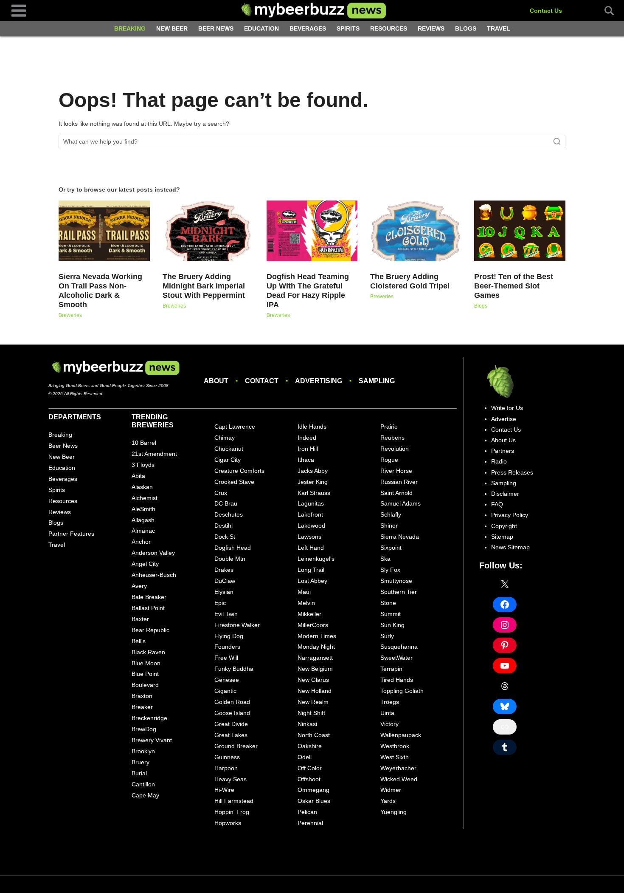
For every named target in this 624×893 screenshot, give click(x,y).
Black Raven (148, 652)
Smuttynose (396, 580)
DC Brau (225, 503)
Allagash (143, 520)
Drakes (223, 569)
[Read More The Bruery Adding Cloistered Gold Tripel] (415, 231)
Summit (390, 613)
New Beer (172, 28)
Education (261, 28)
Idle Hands (312, 426)
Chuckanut (228, 448)
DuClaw (224, 580)
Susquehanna (399, 646)
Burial (139, 773)
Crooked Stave (234, 481)
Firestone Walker (237, 625)
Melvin (306, 602)
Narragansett (315, 657)
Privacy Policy (509, 514)
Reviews (431, 28)
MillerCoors (313, 625)
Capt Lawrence (234, 426)
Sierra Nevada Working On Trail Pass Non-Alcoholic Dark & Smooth (100, 290)
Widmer (390, 789)
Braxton (142, 695)
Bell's (139, 641)
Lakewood (311, 525)
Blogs (465, 28)
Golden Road (232, 701)
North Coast (314, 735)
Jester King (313, 481)
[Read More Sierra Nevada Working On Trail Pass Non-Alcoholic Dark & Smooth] (104, 231)
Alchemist (144, 498)
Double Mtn (229, 558)
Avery (139, 585)
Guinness (227, 757)
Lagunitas (311, 503)
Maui (304, 591)
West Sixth (394, 757)
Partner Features (71, 533)
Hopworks (227, 823)
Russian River (399, 481)
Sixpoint (391, 547)
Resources (388, 28)
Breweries (70, 315)
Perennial (310, 823)
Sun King (392, 625)
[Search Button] (604, 10)
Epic (220, 602)
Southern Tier (398, 591)
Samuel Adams (400, 503)
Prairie (389, 426)
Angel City (145, 563)
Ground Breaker (236, 746)
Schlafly (390, 514)
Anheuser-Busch (154, 574)
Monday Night (316, 646)
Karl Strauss (314, 492)
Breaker (142, 707)
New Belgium (315, 668)
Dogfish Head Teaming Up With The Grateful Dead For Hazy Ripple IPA (308, 290)
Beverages (308, 28)
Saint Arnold (396, 492)
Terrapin (391, 668)
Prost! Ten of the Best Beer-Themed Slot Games (513, 286)
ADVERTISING (318, 380)
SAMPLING (377, 380)
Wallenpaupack (400, 735)
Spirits (348, 28)
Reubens (392, 437)
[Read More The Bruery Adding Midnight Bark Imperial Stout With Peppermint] (208, 231)
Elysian (223, 591)
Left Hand (311, 547)
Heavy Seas (230, 779)
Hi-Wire (224, 789)
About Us (503, 440)
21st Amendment (154, 453)
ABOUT (216, 380)
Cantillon (143, 784)
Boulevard (145, 684)
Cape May (145, 795)
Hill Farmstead (233, 800)
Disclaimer (505, 493)
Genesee (226, 679)
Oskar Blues (314, 800)
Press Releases (512, 472)
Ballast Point (148, 608)
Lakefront (310, 514)
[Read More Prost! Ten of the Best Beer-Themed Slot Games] (519, 231)
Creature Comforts (239, 470)
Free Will (226, 657)
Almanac (143, 530)
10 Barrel (144, 442)
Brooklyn (143, 751)
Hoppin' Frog (231, 811)
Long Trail (311, 569)
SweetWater (396, 657)
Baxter (140, 619)
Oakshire (310, 746)
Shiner (389, 525)
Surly (387, 636)
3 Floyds (143, 464)
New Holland (315, 690)
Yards (388, 800)
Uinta (387, 712)
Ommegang (313, 789)
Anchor (141, 541)
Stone (388, 602)
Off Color (310, 768)
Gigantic (225, 690)
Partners (502, 450)
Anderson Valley (153, 552)
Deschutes (228, 514)
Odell (305, 757)
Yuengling (393, 811)
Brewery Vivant (152, 740)
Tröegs (389, 701)
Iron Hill (308, 448)
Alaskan (142, 486)
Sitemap (502, 536)
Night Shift (311, 712)
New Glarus (313, 679)
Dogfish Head (232, 547)
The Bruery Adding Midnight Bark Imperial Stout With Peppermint (204, 286)
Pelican (307, 811)
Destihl (223, 525)
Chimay (224, 437)
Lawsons (309, 536)
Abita (138, 475)
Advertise (503, 418)
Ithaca (306, 459)
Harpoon (226, 768)
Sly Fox (390, 569)
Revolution (394, 448)
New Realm (313, 701)
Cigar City (227, 459)
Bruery (140, 762)
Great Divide (231, 724)
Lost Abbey (312, 580)
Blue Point (145, 673)
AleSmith (143, 509)
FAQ (497, 504)
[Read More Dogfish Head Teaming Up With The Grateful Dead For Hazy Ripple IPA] (312, 231)
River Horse (396, 470)
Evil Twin (226, 613)
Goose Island (232, 712)
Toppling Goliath (402, 690)
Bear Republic (150, 630)
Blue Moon (146, 663)
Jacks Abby (313, 470)
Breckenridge (149, 718)
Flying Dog (228, 636)
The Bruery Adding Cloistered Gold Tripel (410, 281)
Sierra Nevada (399, 536)
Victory (389, 724)
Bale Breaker (149, 596)
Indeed (307, 437)
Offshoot (309, 779)
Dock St (224, 536)
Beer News (215, 28)
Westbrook (394, 746)
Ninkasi (307, 724)
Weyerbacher (398, 768)
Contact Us (546, 10)
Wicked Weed (398, 779)
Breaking (130, 28)
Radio (499, 461)
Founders (227, 646)
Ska (385, 558)
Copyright (504, 526)
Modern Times (317, 636)
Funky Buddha (233, 668)
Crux (220, 492)
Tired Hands (396, 679)
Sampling (503, 483)
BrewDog (144, 729)
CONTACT (261, 380)
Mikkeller (309, 613)
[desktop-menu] (18, 10)
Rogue (389, 459)
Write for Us (507, 407)
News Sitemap (510, 547)
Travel (498, 28)
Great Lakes (230, 735)
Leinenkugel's (316, 558)
